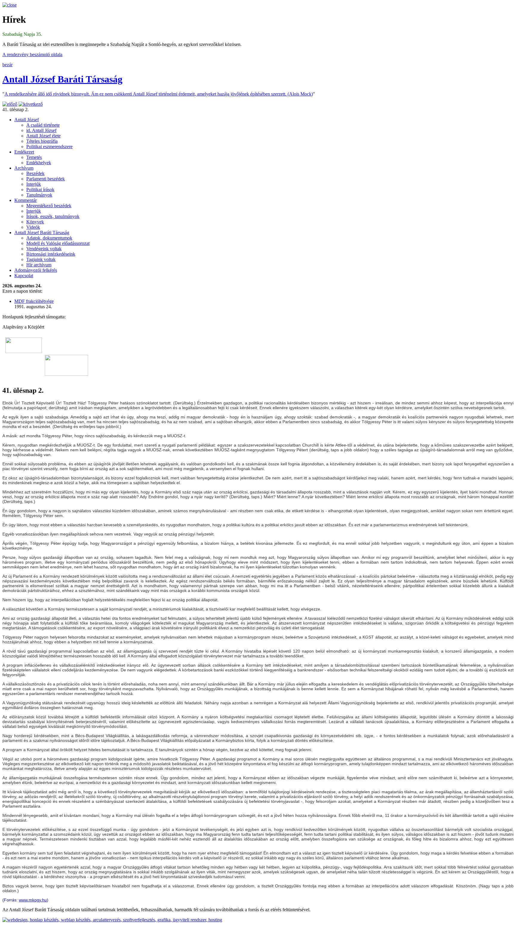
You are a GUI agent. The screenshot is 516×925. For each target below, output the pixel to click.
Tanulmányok (39, 194)
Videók (33, 227)
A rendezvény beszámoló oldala (32, 54)
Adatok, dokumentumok (49, 237)
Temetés (34, 157)
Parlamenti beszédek (45, 178)
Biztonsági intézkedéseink (50, 254)
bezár (7, 64)
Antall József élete (43, 135)
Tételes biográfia (42, 141)
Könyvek (35, 221)
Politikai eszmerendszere (49, 146)
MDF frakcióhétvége (34, 301)
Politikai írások (40, 189)
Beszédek (35, 173)
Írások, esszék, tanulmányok (52, 216)
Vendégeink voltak (44, 248)
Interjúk (33, 184)
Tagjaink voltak (41, 259)
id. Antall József (41, 130)
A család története (43, 125)
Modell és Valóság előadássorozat (58, 243)
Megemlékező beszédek (48, 205)
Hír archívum (38, 264)
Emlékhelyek (38, 162)
